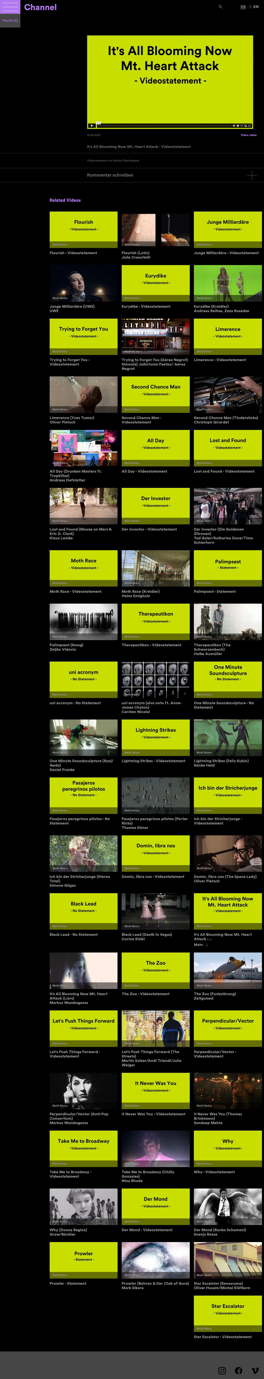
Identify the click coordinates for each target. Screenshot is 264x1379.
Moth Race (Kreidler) (156, 574)
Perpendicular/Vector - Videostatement (228, 1034)
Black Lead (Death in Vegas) (156, 917)
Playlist (10, 20)
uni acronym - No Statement (84, 683)
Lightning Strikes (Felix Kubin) (228, 744)
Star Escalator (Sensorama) (228, 1266)
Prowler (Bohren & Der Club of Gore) (156, 1266)
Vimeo (255, 1371)
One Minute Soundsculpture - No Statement (228, 686)
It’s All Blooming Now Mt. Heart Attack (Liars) (84, 979)
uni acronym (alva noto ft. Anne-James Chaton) (156, 688)
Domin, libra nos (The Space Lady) (228, 859)
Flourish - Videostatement (84, 233)
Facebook (238, 1371)
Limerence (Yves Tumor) (84, 400)
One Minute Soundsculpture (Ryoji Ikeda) (84, 746)
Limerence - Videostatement (228, 340)
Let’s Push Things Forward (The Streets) (156, 1038)
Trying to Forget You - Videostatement (84, 343)
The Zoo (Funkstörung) (228, 977)
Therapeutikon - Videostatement (156, 625)
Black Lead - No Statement (84, 915)
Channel (40, 7)
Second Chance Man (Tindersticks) (228, 400)
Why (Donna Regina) (84, 1213)
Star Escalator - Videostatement (228, 1317)
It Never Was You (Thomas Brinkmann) (228, 1099)
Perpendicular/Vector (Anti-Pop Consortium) (84, 1099)
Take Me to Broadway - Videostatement (84, 1155)
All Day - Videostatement (156, 452)
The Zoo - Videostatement (156, 974)
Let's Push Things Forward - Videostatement (84, 1034)
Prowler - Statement (84, 1264)
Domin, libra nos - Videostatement (156, 857)
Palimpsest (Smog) (84, 628)
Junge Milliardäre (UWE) (84, 289)
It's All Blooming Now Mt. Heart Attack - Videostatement (228, 920)
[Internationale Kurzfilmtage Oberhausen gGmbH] (10, 7)
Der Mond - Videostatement (156, 1210)
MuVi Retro (60, 244)
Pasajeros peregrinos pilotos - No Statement (84, 801)
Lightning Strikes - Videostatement (156, 741)
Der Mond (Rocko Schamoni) (228, 1213)
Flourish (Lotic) (156, 236)
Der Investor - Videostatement (156, 510)
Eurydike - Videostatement (156, 287)
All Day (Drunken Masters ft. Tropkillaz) (84, 456)
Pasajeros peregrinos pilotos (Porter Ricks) (156, 803)
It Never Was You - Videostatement (156, 1094)
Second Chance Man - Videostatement (156, 400)
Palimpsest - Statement (228, 572)
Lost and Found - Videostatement (228, 452)
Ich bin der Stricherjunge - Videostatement (228, 801)
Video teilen (249, 135)
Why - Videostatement (228, 1152)
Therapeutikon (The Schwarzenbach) (228, 630)
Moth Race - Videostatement (84, 572)
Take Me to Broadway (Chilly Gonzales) (156, 1157)
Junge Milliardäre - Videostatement (228, 233)
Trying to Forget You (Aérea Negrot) (156, 345)
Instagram (222, 1371)
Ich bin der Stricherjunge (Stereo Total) (84, 861)
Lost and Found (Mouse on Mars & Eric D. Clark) (84, 514)
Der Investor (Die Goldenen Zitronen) (228, 516)
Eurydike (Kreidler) (228, 289)
